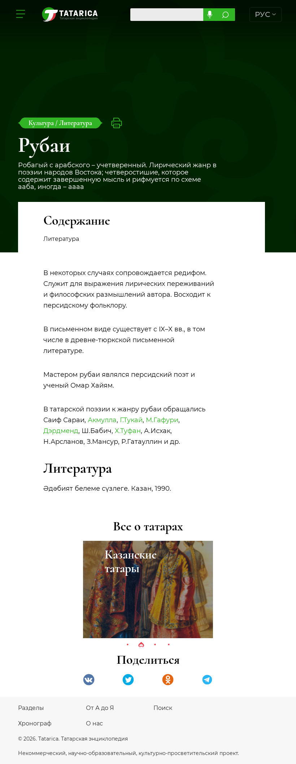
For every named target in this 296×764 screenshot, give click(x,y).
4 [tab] (169, 645)
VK (89, 679)
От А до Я (100, 708)
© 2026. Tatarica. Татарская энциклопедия (73, 739)
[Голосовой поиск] (209, 14)
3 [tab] (155, 645)
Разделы (31, 708)
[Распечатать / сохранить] (116, 123)
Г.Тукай (131, 420)
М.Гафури (162, 420)
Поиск (162, 708)
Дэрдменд (60, 431)
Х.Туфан (128, 431)
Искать (225, 14)
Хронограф (35, 723)
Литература (75, 123)
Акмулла (102, 420)
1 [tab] (127, 645)
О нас (94, 723)
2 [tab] (141, 645)
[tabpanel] (148, 589)
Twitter (128, 679)
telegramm (207, 679)
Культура (42, 123)
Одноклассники (168, 679)
